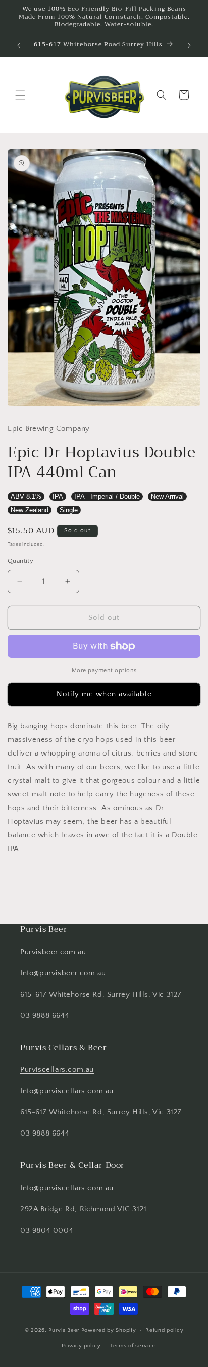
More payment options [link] (104, 670)
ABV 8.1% (26, 496)
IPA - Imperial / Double (107, 496)
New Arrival (167, 496)
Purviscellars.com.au (57, 1069)
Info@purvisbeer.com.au (63, 973)
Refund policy (164, 1330)
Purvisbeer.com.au (53, 952)
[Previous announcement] (19, 45)
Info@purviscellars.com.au (67, 1091)
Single (69, 510)
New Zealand (29, 510)
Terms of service (132, 1346)
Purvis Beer (64, 1330)
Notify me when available (104, 694)
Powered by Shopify (108, 1330)
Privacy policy (81, 1346)
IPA (58, 496)
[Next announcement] (189, 45)
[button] (20, 95)
